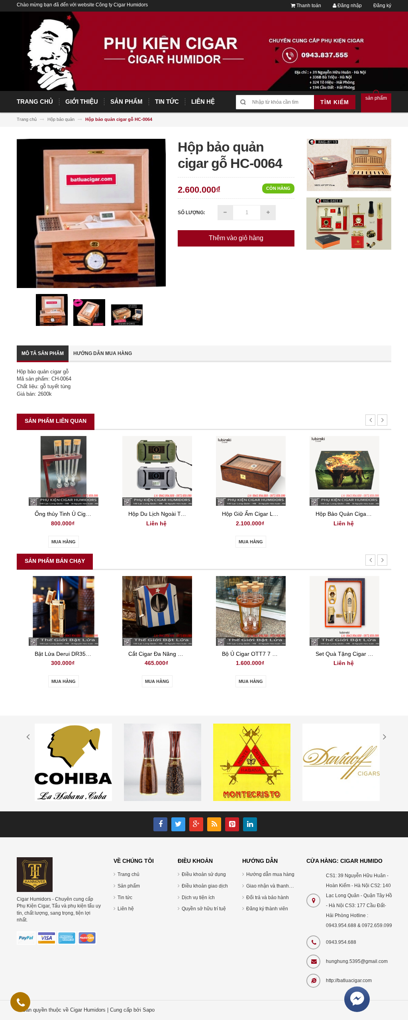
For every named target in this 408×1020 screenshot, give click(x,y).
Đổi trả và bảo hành (267, 897)
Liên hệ (126, 908)
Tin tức (125, 897)
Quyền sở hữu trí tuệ (204, 908)
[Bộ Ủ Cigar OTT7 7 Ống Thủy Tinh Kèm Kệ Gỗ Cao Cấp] (251, 611)
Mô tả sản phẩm (43, 353)
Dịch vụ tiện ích (198, 897)
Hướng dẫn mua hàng (102, 353)
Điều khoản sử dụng (204, 874)
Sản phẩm (129, 886)
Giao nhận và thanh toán (273, 886)
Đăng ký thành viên (267, 908)
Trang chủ (128, 874)
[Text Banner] (348, 223)
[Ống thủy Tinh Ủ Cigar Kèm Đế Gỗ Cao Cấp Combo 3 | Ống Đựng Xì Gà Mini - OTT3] (63, 471)
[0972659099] (21, 1004)
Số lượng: (191, 212)
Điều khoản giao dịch (205, 886)
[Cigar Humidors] (35, 874)
